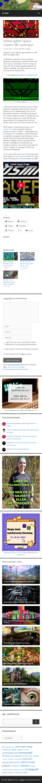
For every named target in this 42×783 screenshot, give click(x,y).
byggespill (20, 750)
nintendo (10, 759)
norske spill (17, 759)
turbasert (10, 772)
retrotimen (15, 766)
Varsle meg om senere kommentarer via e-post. (21, 349)
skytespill (16, 770)
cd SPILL (26, 750)
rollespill (24, 765)
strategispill (32, 769)
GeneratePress (35, 780)
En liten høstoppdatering (21, 449)
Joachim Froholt (24, 49)
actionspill (20, 746)
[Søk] (36, 721)
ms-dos (4, 759)
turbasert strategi (21, 772)
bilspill (14, 749)
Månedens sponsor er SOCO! (13, 553)
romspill (32, 766)
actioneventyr (9, 747)
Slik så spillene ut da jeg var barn (26, 75)
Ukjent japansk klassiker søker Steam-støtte (8, 263)
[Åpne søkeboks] (39, 13)
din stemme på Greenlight (22, 156)
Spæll (22, 770)
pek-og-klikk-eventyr (11, 762)
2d (3, 746)
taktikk (4, 772)
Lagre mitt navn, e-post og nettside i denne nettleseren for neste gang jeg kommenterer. (21, 343)
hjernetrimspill (27, 756)
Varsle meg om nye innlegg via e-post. (18, 354)
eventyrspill (25, 752)
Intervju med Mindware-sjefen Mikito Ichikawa (9, 282)
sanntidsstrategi (7, 770)
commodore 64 (10, 752)
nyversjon (27, 758)
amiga (29, 746)
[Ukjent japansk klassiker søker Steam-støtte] (10, 256)
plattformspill (28, 762)
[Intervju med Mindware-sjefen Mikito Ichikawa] (10, 275)
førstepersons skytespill (12, 756)
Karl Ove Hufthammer (14, 430)
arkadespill (6, 749)
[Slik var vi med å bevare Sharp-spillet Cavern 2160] (27, 256)
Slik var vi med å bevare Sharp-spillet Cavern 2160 (27, 263)
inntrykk (36, 756)
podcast (6, 765)
